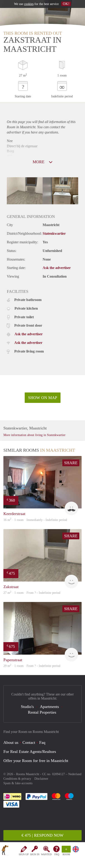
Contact (28, 742)
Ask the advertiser (57, 268)
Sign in (34, 854)
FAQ (56, 854)
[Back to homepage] (5, 851)
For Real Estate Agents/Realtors (29, 751)
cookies (29, 4)
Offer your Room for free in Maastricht (35, 760)
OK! (66, 4)
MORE (39, 162)
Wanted (46, 854)
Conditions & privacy (17, 778)
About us (10, 742)
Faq (42, 742)
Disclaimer (41, 778)
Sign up (24, 854)
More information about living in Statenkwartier (34, 435)
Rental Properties (42, 712)
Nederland (74, 774)
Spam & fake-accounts (17, 783)
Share (71, 463)
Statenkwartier (54, 233)
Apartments (49, 706)
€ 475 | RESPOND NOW (42, 835)
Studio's (27, 706)
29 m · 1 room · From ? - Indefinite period (31, 666)
